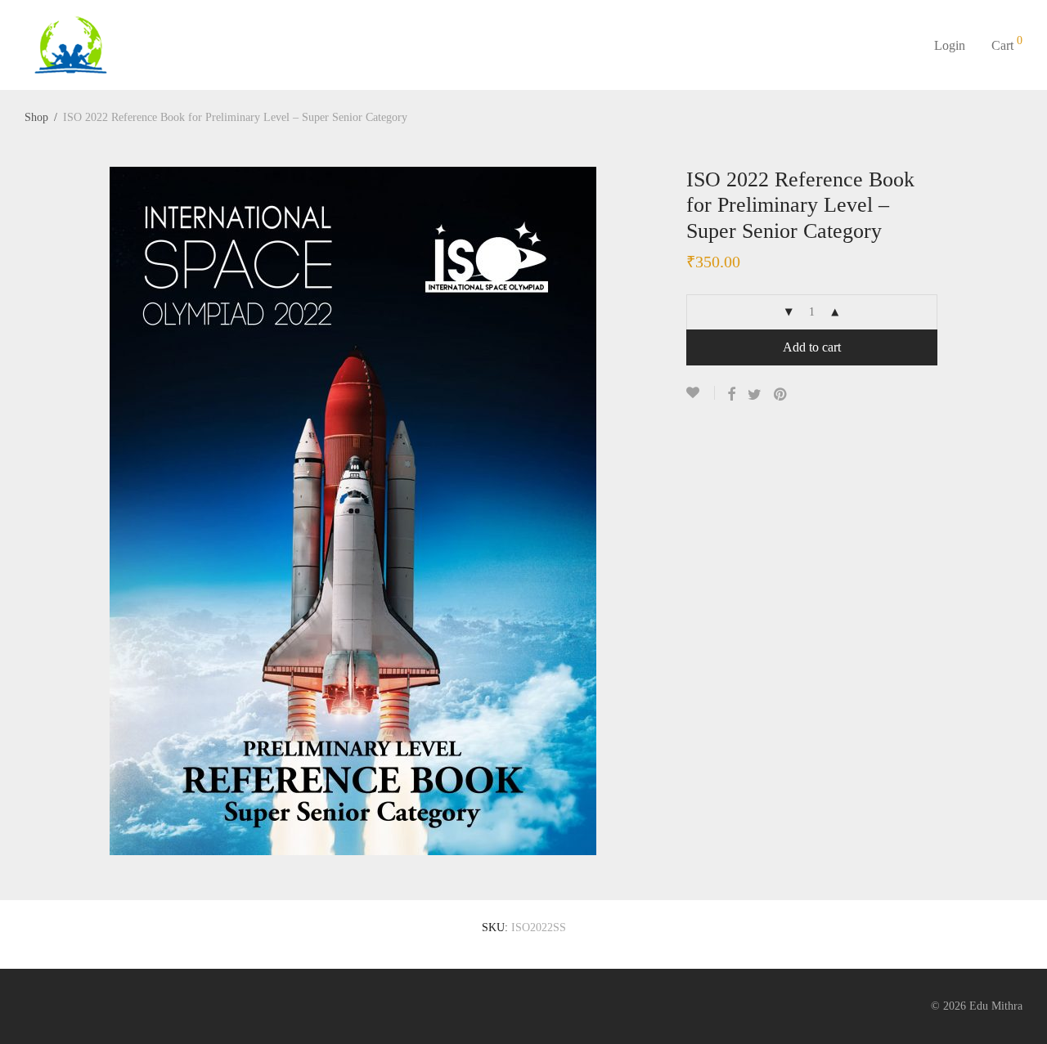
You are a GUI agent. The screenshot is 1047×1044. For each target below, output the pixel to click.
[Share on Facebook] (731, 395)
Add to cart (812, 347)
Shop (36, 117)
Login (949, 45)
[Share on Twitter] (755, 395)
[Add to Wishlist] (700, 393)
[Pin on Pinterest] (781, 395)
